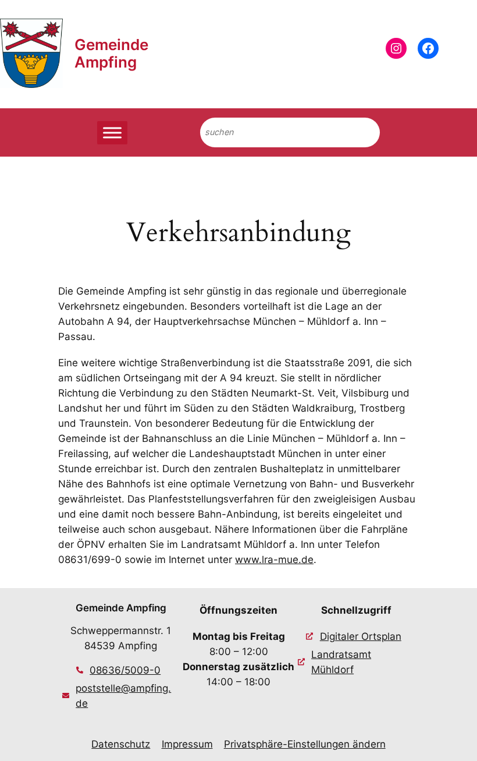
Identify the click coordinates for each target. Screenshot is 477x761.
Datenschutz (120, 744)
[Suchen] (361, 132)
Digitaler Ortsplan (360, 636)
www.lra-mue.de (274, 559)
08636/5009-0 (125, 670)
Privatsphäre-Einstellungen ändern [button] (305, 744)
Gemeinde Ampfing (111, 53)
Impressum (187, 744)
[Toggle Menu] (112, 132)
